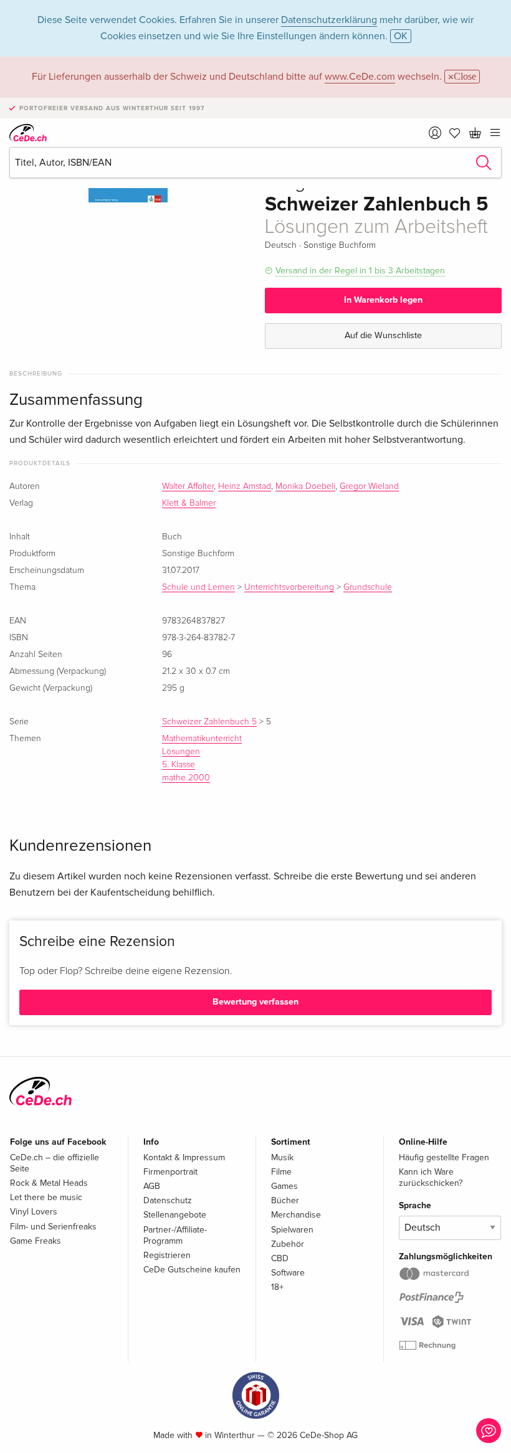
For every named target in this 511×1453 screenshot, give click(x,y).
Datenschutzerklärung (329, 20)
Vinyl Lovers (33, 1211)
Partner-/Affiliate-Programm (175, 1235)
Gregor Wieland (369, 486)
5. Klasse (178, 764)
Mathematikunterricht (202, 738)
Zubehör (287, 1244)
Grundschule (367, 587)
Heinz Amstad (244, 486)
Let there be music (46, 1197)
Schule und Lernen (198, 587)
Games (284, 1186)
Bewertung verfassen (255, 1001)
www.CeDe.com (360, 76)
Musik (282, 1157)
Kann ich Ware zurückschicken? (430, 1177)
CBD (280, 1258)
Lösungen (181, 751)
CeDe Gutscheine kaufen (192, 1269)
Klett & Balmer (189, 503)
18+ (277, 1287)
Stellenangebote (174, 1214)
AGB (151, 1186)
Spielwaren (292, 1229)
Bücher (285, 1200)
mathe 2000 (186, 778)
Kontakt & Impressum (184, 1157)
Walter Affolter (188, 486)
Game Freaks (35, 1241)
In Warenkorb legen (383, 300)
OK (401, 36)
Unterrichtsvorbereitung (289, 587)
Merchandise (296, 1214)
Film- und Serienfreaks (53, 1226)
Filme (281, 1172)
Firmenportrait (170, 1172)
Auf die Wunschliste (383, 335)
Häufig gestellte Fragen (444, 1157)
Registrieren (167, 1255)
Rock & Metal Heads (49, 1183)
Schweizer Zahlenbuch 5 (209, 721)
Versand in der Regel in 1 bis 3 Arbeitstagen (360, 270)
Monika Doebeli (305, 486)
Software (288, 1272)
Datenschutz (167, 1200)
